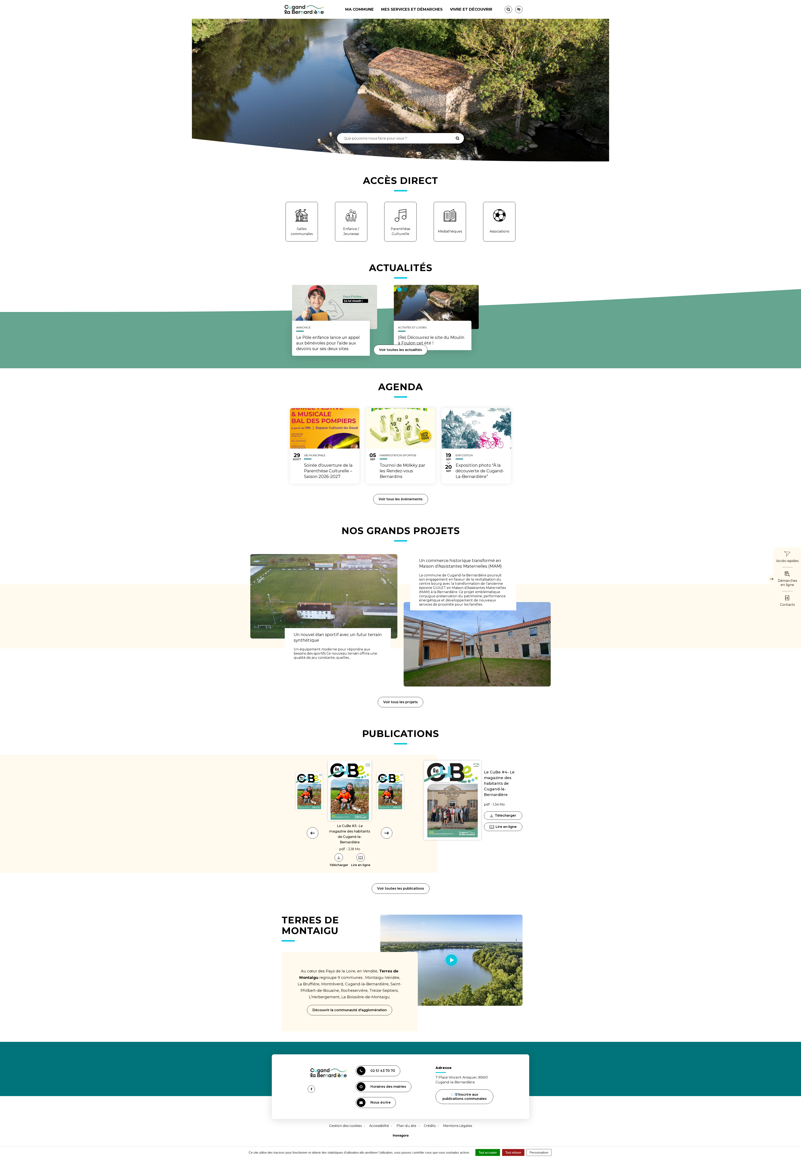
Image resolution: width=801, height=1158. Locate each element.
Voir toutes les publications (400, 888)
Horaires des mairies (388, 1087)
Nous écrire (381, 1104)
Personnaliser (539, 1152)
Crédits (430, 1126)
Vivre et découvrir (471, 9)
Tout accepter (488, 1152)
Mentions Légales (457, 1126)
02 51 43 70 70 (382, 1071)
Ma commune (359, 9)
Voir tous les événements (401, 499)
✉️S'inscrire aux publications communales (464, 1097)
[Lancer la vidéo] (451, 960)
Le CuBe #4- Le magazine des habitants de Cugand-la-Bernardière (499, 783)
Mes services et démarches (412, 9)
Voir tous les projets (400, 702)
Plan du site (406, 1126)
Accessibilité (379, 1126)
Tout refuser (513, 1152)
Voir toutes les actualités (400, 350)
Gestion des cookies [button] (345, 1126)
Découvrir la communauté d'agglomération (349, 1010)
